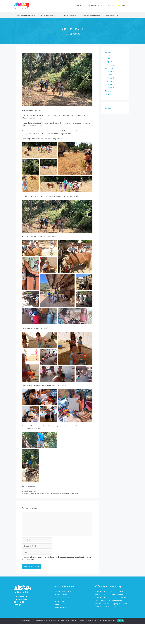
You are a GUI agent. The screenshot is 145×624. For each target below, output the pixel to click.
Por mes (108, 52)
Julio (108, 58)
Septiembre (111, 65)
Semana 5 (110, 84)
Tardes (108, 94)
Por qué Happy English (62, 591)
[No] (142, 621)
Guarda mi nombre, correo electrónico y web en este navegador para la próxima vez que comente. (57, 558)
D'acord (120, 621)
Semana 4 (110, 81)
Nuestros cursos (48, 15)
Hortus (32, 493)
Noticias (108, 108)
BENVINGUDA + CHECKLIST (105, 597)
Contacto (80, 5)
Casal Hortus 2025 (30, 491)
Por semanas (110, 68)
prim (35, 493)
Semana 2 (110, 75)
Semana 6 (110, 88)
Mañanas (108, 91)
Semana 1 (110, 71)
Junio (108, 55)
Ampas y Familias (69, 15)
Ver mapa (17, 605)
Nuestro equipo (111, 15)
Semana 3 (110, 78)
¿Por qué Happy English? (26, 15)
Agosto (109, 62)
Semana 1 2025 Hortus (71, 493)
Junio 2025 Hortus (43, 493)
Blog (110, 5)
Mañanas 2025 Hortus (57, 493)
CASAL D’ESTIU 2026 (102, 600)
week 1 (26, 493)
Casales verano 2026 (91, 15)
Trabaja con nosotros (96, 5)
